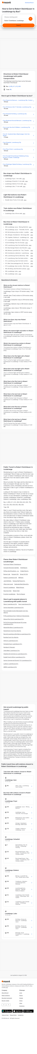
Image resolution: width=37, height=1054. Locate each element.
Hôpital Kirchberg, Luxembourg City (13, 627)
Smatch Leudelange (9, 587)
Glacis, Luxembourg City (10, 604)
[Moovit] (6, 3)
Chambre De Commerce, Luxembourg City (15, 654)
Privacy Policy (13, 1015)
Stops (20, 1000)
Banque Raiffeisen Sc (19, 581)
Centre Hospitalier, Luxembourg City (14, 607)
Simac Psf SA (24, 574)
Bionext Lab (7, 574)
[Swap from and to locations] (30, 19)
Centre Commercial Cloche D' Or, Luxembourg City (17, 660)
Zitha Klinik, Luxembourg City (12, 650)
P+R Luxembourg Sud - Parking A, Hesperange (16, 616)
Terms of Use (5, 1015)
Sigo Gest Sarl (7, 591)
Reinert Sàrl (16, 591)
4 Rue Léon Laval (8, 584)
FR (8, 1004)
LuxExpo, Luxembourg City (11, 663)
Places (21, 995)
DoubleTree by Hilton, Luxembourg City (14, 657)
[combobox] (18, 17)
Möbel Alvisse (20, 587)
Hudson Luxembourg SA (10, 577)
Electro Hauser (21, 594)
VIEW (23, 178)
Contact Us (20, 1015)
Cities (20, 1003)
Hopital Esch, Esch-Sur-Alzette (12, 630)
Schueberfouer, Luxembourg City (13, 644)
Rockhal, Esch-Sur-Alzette (11, 637)
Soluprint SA (15, 574)
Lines (20, 993)
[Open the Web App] (28, 1011)
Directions (21, 1006)
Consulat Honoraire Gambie (11, 567)
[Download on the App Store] (17, 1011)
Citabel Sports (24, 571)
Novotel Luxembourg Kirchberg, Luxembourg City (17, 634)
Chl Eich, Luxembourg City (11, 640)
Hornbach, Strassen (9, 647)
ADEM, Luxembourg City (10, 667)
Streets (21, 998)
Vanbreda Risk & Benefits (21, 584)
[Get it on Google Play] (7, 1011)
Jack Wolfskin (7, 581)
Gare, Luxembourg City (24, 604)
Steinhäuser (23, 567)
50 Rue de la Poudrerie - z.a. (11, 571)
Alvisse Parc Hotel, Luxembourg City (14, 619)
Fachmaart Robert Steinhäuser (12, 564)
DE (3, 1004)
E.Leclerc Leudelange (9, 594)
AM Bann (20, 577)
